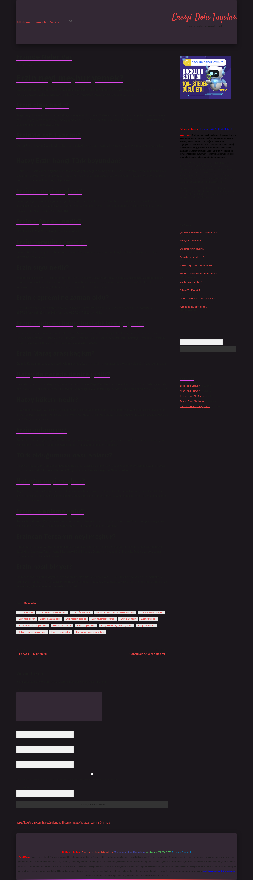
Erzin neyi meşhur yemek (103, 619)
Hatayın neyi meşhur (60, 632)
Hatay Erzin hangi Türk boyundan (116, 625)
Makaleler (30, 603)
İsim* (18, 728)
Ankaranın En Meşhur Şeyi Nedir (195, 406)
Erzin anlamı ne (25, 612)
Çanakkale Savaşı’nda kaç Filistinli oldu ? (199, 232)
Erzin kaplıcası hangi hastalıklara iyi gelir (115, 612)
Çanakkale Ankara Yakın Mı (147, 654)
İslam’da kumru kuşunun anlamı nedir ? (198, 274)
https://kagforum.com (28, 822)
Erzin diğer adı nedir (81, 612)
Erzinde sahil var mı (62, 625)
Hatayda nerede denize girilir (32, 632)
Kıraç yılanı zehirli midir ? (191, 240)
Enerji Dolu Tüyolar (204, 17)
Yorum (19, 690)
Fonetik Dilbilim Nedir (33, 654)
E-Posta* (20, 743)
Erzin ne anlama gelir (50, 619)
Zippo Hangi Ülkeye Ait (190, 386)
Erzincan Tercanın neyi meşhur (32, 625)
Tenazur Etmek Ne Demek (192, 396)
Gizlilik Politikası (23, 22)
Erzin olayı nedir (128, 619)
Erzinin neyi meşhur (86, 625)
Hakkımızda (40, 22)
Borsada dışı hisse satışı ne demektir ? (197, 265)
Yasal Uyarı (54, 22)
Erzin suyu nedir (148, 619)
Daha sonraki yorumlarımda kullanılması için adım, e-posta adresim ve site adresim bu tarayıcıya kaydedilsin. (67, 779)
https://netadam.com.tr (85, 822)
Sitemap (105, 822)
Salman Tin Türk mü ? (190, 290)
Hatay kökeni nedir (146, 625)
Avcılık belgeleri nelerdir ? (192, 257)
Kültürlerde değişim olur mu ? (193, 307)
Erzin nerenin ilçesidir (76, 619)
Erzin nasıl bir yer (26, 619)
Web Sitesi (21, 758)
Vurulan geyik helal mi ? (191, 282)
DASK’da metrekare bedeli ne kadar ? (197, 298)
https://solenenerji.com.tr (57, 822)
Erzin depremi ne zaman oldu (52, 612)
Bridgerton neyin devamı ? (192, 249)
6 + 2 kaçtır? (22, 788)
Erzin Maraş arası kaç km (151, 612)
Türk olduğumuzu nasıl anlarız (90, 632)
